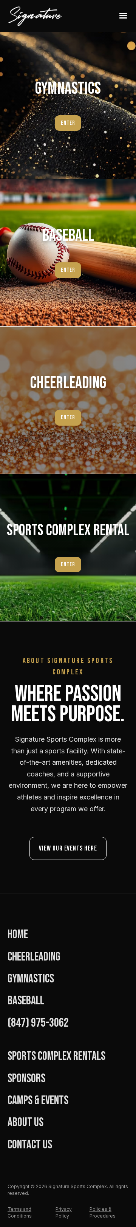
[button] (123, 16)
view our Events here (68, 848)
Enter (68, 564)
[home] (44, 16)
